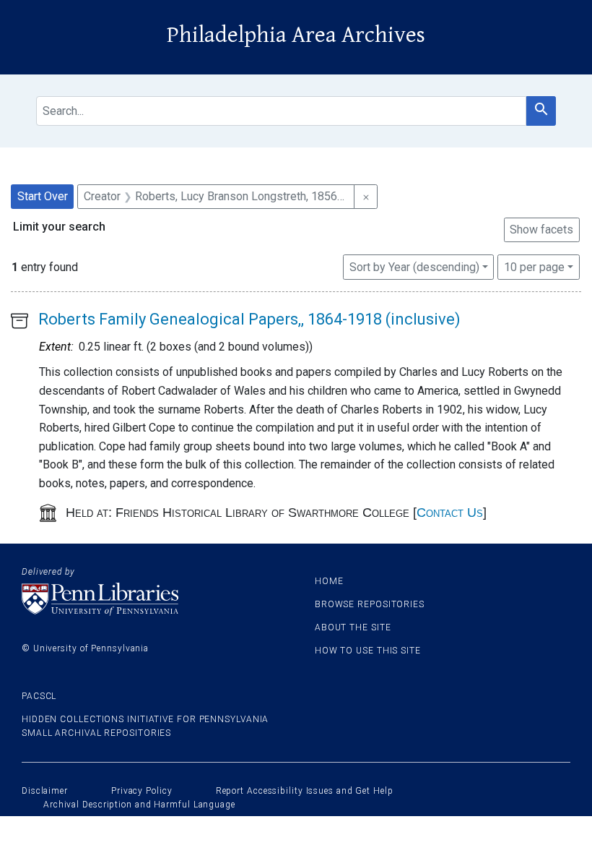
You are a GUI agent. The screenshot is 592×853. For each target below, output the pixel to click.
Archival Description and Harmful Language (139, 805)
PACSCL (39, 696)
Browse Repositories (370, 604)
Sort (414, 267)
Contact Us (450, 512)
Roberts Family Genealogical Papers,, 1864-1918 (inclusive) (249, 319)
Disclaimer (45, 791)
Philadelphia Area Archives (296, 35)
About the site (353, 627)
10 (534, 267)
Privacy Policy (142, 791)
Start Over (42, 196)
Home (329, 581)
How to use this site (368, 651)
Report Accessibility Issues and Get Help (304, 791)
